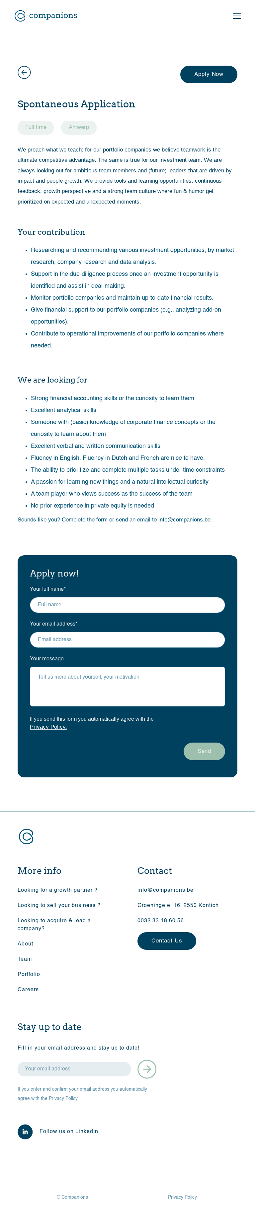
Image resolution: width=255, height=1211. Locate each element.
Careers (28, 990)
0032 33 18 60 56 (160, 921)
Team (25, 959)
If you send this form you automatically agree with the (92, 723)
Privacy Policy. (48, 727)
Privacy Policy (63, 1098)
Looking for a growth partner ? (58, 890)
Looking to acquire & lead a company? (54, 925)
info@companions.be (184, 519)
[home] (46, 16)
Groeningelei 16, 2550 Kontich (178, 905)
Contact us (166, 941)
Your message (47, 659)
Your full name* (48, 589)
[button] (235, 16)
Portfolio (29, 974)
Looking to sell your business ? (59, 905)
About (25, 944)
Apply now (208, 74)
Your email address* (53, 624)
